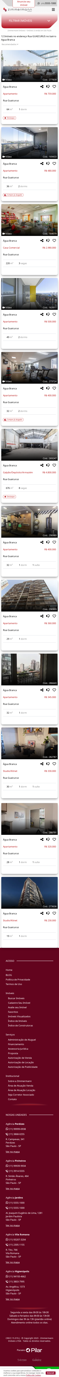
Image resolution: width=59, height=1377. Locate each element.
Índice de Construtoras (20, 1025)
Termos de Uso (14, 984)
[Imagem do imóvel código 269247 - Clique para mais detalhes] (29, 445)
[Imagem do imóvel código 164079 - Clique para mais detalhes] (29, 220)
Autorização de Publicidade (23, 1066)
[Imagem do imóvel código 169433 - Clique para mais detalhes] (29, 143)
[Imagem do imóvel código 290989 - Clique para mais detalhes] (29, 522)
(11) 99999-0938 (17, 1129)
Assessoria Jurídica (18, 1048)
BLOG (9, 975)
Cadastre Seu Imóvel (19, 1002)
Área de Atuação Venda (20, 1085)
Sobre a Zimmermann (20, 1081)
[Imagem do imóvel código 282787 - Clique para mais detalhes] (29, 743)
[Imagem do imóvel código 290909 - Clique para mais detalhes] (29, 596)
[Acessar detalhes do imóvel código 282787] (29, 792)
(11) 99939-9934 (17, 1165)
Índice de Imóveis (17, 1021)
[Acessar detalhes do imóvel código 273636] (29, 941)
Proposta (13, 1053)
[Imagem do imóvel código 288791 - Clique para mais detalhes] (29, 819)
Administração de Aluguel (22, 1039)
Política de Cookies (33, 1375)
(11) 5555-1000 (16, 1202)
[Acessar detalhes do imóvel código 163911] (29, 342)
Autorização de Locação (21, 1062)
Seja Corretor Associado (21, 1094)
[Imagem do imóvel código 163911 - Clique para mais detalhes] (29, 294)
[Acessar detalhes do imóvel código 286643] (29, 718)
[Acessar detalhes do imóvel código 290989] (29, 570)
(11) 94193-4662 (17, 1276)
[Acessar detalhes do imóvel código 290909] (29, 644)
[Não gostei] (48, 87)
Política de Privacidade (18, 979)
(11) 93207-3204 (17, 1239)
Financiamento (16, 1044)
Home (9, 969)
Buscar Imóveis (16, 998)
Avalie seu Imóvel (17, 1007)
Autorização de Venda (20, 1057)
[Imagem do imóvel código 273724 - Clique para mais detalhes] (29, 368)
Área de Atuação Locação (21, 1090)
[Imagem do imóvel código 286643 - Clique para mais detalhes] (29, 669)
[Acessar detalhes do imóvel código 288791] (29, 867)
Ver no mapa (13, 1151)
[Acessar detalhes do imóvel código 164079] (29, 268)
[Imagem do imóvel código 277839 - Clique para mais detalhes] (29, 66)
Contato (12, 1099)
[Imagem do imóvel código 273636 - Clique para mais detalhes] (29, 893)
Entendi (50, 1373)
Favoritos (13, 1011)
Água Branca (10, 86)
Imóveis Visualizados (19, 1016)
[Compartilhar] (41, 87)
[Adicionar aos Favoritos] (54, 87)
